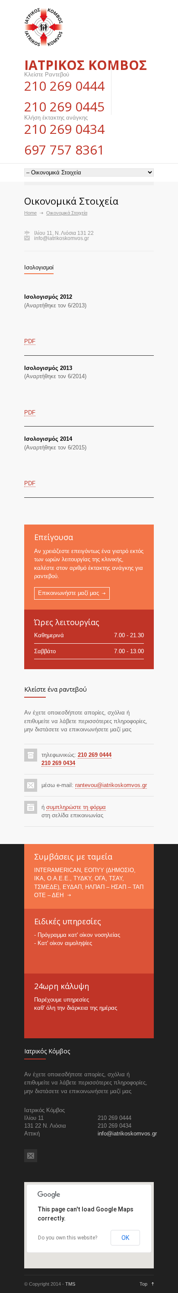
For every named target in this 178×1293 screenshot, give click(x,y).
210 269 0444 (64, 85)
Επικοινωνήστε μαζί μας (68, 593)
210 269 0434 (64, 129)
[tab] (39, 267)
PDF (29, 341)
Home (30, 212)
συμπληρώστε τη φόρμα (76, 807)
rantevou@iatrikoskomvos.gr (111, 785)
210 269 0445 (64, 106)
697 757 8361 (64, 149)
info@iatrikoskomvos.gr (61, 238)
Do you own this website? (67, 1238)
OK (125, 1237)
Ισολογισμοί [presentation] (39, 267)
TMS (70, 1284)
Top (143, 1284)
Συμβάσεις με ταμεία (73, 856)
